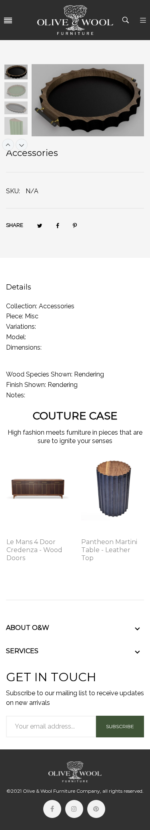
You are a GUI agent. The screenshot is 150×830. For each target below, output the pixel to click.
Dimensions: (24, 347)
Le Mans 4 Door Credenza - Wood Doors (34, 550)
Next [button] (22, 145)
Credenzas (21, 531)
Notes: (15, 395)
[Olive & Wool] (75, 20)
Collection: (21, 306)
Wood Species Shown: (39, 374)
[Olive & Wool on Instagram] (74, 809)
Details (18, 287)
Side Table (96, 531)
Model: (16, 337)
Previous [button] (8, 145)
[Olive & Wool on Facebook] (52, 809)
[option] (19, 73)
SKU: (13, 191)
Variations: (21, 326)
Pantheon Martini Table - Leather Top (109, 550)
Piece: (14, 316)
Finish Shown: (26, 385)
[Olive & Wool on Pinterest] (96, 809)
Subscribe (120, 726)
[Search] (126, 20)
